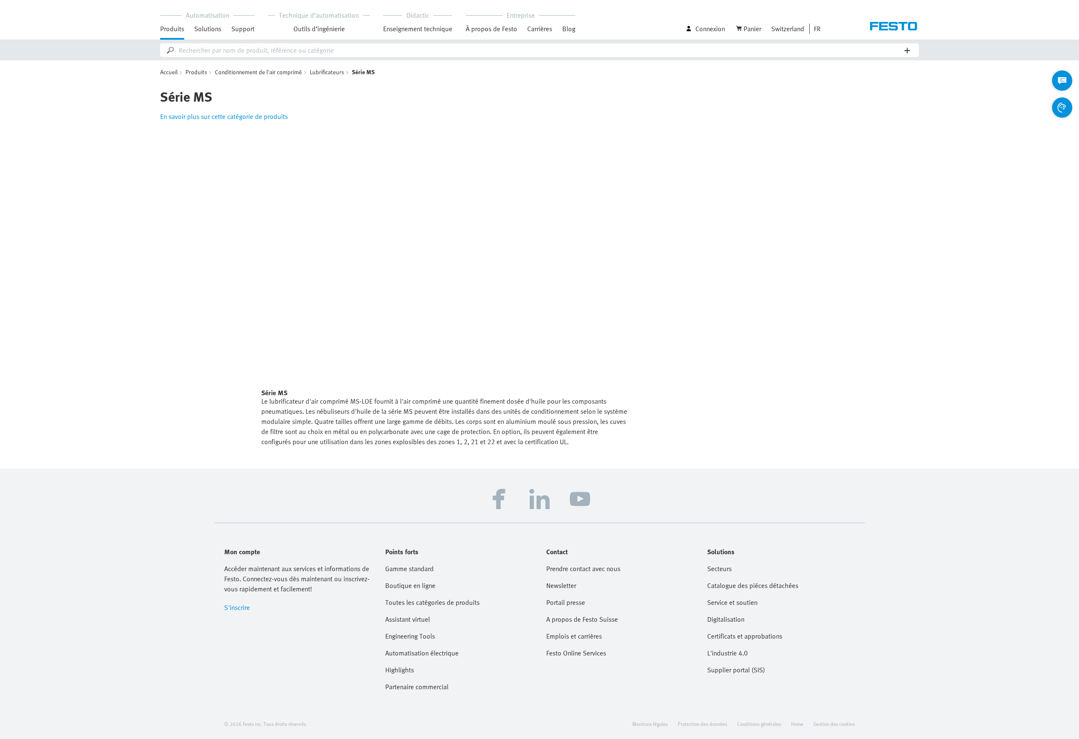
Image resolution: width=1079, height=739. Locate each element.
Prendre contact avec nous (583, 569)
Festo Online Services (576, 653)
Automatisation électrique (422, 653)
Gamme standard (409, 569)
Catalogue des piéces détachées (752, 585)
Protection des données (702, 724)
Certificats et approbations (744, 636)
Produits (196, 71)
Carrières (539, 29)
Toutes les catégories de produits (432, 602)
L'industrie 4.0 (727, 653)
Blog (568, 29)
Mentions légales (650, 724)
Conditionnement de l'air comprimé (258, 71)
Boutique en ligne (410, 585)
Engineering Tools (410, 636)
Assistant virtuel (407, 619)
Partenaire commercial (416, 687)
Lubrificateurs (327, 71)
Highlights (399, 670)
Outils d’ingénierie (319, 29)
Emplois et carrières (574, 636)
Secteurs (719, 569)
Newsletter (561, 585)
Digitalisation (725, 619)
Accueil (168, 71)
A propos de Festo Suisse (582, 619)
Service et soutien (732, 602)
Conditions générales (759, 724)
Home (797, 724)
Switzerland (787, 29)
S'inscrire (237, 607)
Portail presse (565, 602)
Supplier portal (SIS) (736, 670)
